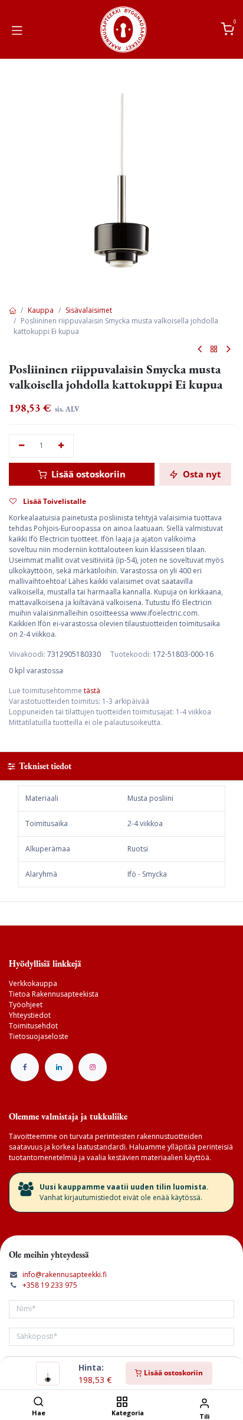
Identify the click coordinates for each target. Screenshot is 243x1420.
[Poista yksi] (21, 446)
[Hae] (38, 1403)
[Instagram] (92, 1067)
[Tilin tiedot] (204, 1403)
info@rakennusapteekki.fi (64, 1274)
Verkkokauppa (33, 983)
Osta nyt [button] (200, 474)
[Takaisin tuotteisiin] (214, 349)
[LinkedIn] (59, 1067)
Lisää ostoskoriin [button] (87, 474)
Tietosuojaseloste (38, 1036)
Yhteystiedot (30, 1015)
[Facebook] (25, 1067)
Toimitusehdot (33, 1026)
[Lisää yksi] (61, 446)
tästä (92, 691)
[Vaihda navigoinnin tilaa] (17, 29)
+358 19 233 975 (49, 1285)
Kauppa (41, 310)
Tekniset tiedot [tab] (44, 765)
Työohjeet (25, 1005)
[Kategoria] (121, 1403)
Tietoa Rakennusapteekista (53, 994)
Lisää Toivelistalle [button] (53, 501)
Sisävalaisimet (88, 310)
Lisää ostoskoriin (172, 1373)
